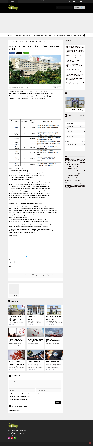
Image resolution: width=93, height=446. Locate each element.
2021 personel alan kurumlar (74, 159)
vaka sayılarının (69, 186)
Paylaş (13, 53)
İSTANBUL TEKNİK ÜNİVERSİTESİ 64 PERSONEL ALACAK (73, 61)
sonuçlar (73, 180)
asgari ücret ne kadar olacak (75, 162)
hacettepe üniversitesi (50, 274)
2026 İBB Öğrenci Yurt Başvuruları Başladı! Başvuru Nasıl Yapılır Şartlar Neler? (75, 83)
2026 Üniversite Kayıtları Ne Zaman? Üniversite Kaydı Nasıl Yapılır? (73, 88)
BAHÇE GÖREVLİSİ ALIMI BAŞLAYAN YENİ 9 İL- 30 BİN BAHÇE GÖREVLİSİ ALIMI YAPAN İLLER (75, 51)
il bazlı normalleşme (76, 172)
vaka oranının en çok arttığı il (79, 183)
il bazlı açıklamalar (68, 172)
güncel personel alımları (74, 170)
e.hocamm (13, 87)
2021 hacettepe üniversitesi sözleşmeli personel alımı (20, 274)
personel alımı (71, 177)
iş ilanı (79, 174)
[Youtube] (12, 438)
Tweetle (20, 53)
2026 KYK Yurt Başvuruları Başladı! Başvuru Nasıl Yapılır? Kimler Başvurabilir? (75, 56)
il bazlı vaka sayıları (69, 174)
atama (82, 162)
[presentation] (66, 102)
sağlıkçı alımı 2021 (51, 275)
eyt (72, 168)
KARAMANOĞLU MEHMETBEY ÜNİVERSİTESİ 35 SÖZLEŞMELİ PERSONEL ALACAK (75, 65)
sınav (79, 180)
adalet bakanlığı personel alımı (78, 160)
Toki (72, 183)
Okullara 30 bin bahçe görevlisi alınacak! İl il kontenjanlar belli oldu (75, 79)
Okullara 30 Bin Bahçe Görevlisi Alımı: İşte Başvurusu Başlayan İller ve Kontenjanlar (33, 1)
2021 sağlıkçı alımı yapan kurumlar (38, 274)
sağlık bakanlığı (80, 177)
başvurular (76, 164)
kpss (76, 175)
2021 (67, 159)
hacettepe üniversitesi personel (15, 275)
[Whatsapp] (15, 438)
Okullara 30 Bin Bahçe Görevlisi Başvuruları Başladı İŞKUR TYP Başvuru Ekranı (75, 75)
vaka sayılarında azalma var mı (74, 185)
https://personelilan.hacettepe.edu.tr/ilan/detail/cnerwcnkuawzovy (25, 256)
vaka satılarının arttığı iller (70, 184)
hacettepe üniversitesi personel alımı (29, 275)
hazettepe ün (39, 275)
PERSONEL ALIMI (17, 41)
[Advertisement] (46, 23)
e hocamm (71, 167)
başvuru (68, 164)
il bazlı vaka (83, 172)
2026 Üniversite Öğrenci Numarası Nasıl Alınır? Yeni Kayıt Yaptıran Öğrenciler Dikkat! (75, 47)
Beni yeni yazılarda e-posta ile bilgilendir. (18, 399)
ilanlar (83, 170)
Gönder (27, 53)
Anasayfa (11, 41)
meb (78, 175)
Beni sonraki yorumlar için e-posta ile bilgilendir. (20, 396)
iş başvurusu (75, 174)
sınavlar (68, 182)
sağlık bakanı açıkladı (79, 178)
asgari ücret (67, 162)
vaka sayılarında (78, 184)
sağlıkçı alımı (44, 275)
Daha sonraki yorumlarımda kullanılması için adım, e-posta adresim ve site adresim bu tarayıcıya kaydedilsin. (31, 393)
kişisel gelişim (72, 175)
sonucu (67, 180)
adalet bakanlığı (70, 160)
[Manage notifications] (90, 443)
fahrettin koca (77, 168)
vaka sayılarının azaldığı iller (77, 186)
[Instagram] (9, 438)
